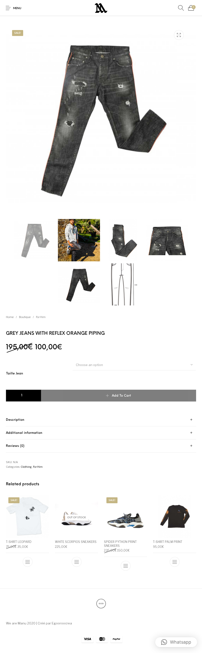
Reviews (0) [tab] (15, 446)
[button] (176, 642)
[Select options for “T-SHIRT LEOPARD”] (28, 562)
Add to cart (121, 395)
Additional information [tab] (24, 433)
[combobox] (134, 364)
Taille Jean (14, 373)
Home (10, 317)
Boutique (25, 317)
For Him (41, 317)
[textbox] (134, 365)
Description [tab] (15, 419)
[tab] (101, 419)
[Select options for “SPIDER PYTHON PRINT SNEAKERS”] (126, 566)
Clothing (26, 467)
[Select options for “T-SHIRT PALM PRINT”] (175, 562)
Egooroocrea (62, 623)
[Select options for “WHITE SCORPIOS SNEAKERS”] (77, 562)
